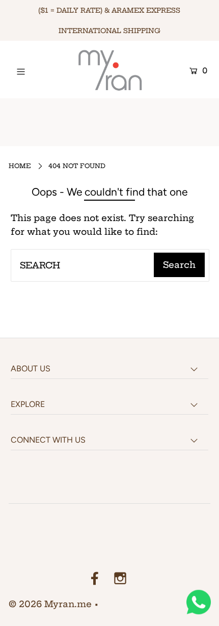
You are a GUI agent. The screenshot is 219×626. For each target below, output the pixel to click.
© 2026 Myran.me (50, 603)
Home (20, 166)
